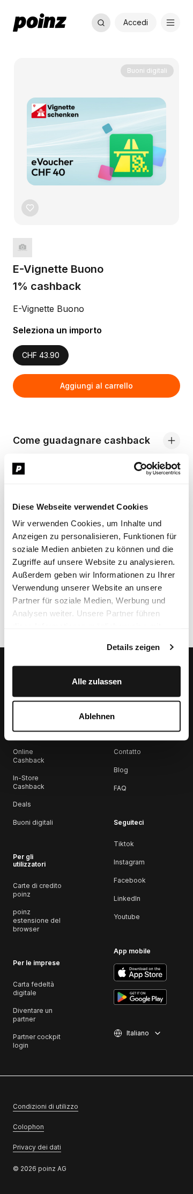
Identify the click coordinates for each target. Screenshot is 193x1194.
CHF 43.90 (41, 355)
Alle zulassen (97, 680)
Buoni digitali (33, 822)
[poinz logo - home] (39, 22)
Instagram (129, 862)
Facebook (130, 880)
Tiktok (124, 844)
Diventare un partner (33, 1014)
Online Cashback (28, 756)
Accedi (135, 22)
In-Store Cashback (28, 782)
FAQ (120, 788)
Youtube (127, 917)
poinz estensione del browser (37, 920)
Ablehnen (97, 716)
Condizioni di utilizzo (45, 1106)
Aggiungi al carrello (96, 385)
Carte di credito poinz (37, 890)
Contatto (127, 752)
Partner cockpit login (37, 1041)
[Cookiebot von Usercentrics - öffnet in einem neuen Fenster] (136, 469)
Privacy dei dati (37, 1147)
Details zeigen (133, 647)
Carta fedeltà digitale (33, 988)
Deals (22, 804)
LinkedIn (127, 898)
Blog (121, 770)
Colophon (28, 1127)
